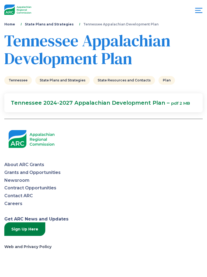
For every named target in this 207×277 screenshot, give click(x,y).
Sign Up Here (24, 229)
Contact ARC (18, 195)
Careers (13, 203)
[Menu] (199, 11)
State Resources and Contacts (124, 80)
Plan (167, 80)
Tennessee (18, 80)
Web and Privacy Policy (27, 246)
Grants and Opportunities (32, 172)
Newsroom (16, 180)
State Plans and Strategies (49, 24)
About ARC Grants (24, 164)
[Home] (17, 9)
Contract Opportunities (30, 187)
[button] (103, 102)
